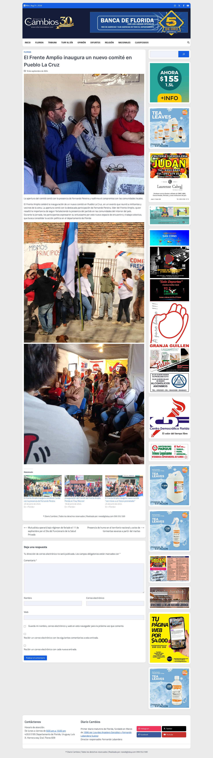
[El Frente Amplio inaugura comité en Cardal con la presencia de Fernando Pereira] (43, 486)
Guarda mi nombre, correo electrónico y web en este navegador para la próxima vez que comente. (76, 626)
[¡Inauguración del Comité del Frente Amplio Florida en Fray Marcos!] (83, 486)
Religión (109, 42)
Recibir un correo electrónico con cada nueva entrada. (50, 649)
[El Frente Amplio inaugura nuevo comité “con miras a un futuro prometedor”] (124, 486)
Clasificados (142, 42)
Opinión (82, 42)
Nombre (28, 598)
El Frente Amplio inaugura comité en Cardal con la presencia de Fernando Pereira (42, 499)
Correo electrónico (95, 598)
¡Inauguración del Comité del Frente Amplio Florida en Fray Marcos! (83, 499)
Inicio (28, 42)
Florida (39, 42)
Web (26, 612)
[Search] (188, 42)
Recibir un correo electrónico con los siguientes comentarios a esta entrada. (61, 637)
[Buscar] (183, 54)
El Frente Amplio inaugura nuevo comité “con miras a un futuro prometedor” (122, 499)
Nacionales (124, 42)
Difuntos (95, 42)
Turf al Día (67, 42)
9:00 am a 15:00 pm (56, 730)
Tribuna (52, 42)
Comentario (30, 560)
